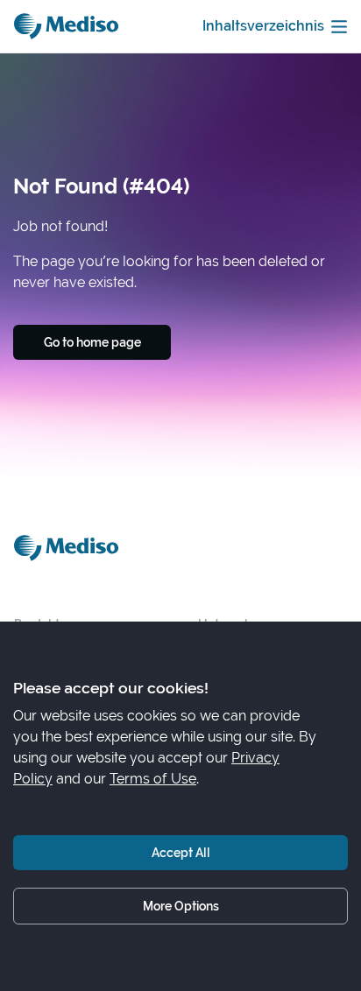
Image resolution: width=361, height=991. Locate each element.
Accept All (181, 852)
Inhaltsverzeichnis (263, 26)
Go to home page (92, 341)
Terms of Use (153, 778)
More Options (181, 905)
